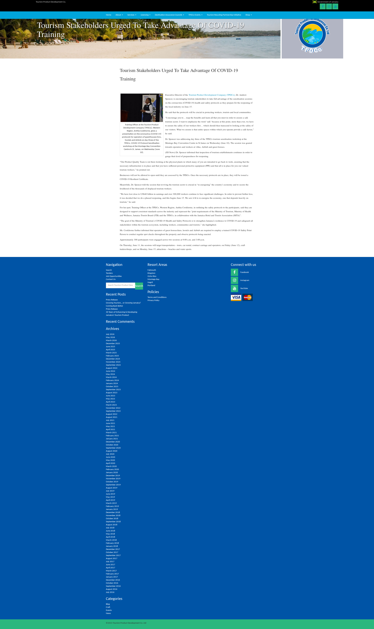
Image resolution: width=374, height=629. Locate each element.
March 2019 (111, 503)
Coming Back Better (114, 306)
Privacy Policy (153, 300)
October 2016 (112, 583)
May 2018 (110, 534)
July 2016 (110, 592)
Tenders (109, 273)
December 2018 (113, 512)
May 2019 (110, 497)
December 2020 (113, 442)
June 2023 (110, 396)
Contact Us (111, 279)
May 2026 (110, 337)
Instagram (244, 280)
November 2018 (113, 515)
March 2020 (111, 466)
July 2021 (110, 420)
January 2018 (112, 546)
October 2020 (112, 445)
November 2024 (113, 362)
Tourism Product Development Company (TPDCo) (212, 94)
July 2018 (110, 528)
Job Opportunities (114, 276)
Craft (108, 607)
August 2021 (111, 417)
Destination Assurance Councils (169, 15)
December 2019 (113, 476)
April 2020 (110, 463)
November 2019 (113, 479)
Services (131, 15)
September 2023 (113, 390)
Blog (108, 604)
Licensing (145, 15)
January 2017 (112, 577)
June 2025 (110, 347)
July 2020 (110, 454)
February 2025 (112, 356)
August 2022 (111, 414)
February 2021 (112, 436)
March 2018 (111, 540)
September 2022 (113, 411)
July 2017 (110, 562)
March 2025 (111, 353)
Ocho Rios (152, 276)
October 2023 (112, 387)
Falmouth (152, 270)
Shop (247, 15)
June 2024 (110, 371)
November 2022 (113, 408)
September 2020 (113, 448)
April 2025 (110, 350)
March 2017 (111, 571)
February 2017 (112, 574)
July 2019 (110, 491)
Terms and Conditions (157, 297)
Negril (150, 282)
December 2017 (113, 549)
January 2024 (112, 383)
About (119, 15)
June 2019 (110, 494)
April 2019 (110, 500)
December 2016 (113, 580)
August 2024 (111, 368)
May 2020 (110, 460)
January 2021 (112, 439)
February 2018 (112, 543)
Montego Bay (153, 279)
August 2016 (111, 589)
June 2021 (110, 423)
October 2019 (112, 482)
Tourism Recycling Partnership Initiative (224, 15)
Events (109, 610)
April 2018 (110, 537)
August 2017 (111, 558)
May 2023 (110, 399)
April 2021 (110, 429)
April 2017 (110, 568)
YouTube (244, 288)
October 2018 (112, 519)
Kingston (151, 273)
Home (108, 15)
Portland (151, 285)
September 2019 (113, 485)
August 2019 (111, 488)
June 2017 (110, 565)
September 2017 (113, 555)
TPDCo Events (194, 15)
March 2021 (111, 433)
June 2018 (110, 531)
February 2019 (112, 506)
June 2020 (110, 457)
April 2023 (110, 402)
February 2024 (112, 380)
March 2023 (111, 405)
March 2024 (111, 377)
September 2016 (113, 586)
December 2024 (113, 359)
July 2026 (110, 334)
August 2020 (111, 451)
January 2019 (112, 509)
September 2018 (113, 522)
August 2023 (111, 393)
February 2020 (112, 469)
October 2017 (112, 552)
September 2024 (113, 365)
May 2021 (110, 426)
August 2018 (111, 525)
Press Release (112, 300)
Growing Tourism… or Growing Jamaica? (123, 303)
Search (109, 270)
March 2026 (111, 340)
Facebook (244, 272)
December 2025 (113, 344)
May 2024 (110, 374)
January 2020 (112, 472)
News (108, 613)
